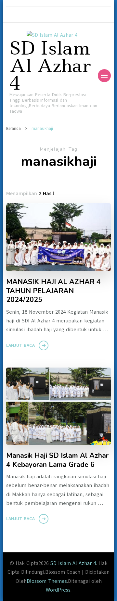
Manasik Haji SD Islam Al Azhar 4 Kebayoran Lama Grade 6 (57, 460)
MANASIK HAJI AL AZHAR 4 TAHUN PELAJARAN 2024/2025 (53, 291)
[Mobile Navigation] (104, 75)
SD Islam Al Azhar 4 (50, 65)
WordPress (58, 590)
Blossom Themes (47, 581)
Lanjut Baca (20, 345)
